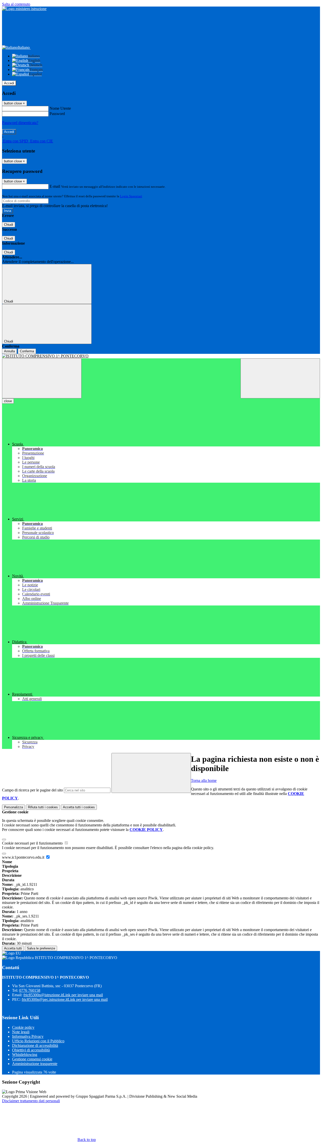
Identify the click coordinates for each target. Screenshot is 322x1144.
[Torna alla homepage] (161, 356)
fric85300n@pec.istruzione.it (65, 999)
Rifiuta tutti (43, 807)
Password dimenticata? (20, 123)
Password (57, 113)
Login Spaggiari (131, 196)
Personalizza (13, 807)
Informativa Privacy (28, 1036)
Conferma (27, 351)
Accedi (9, 83)
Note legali (20, 1032)
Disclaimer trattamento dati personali (31, 1101)
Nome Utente (60, 108)
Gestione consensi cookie (32, 1059)
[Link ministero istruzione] (24, 9)
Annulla (9, 351)
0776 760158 (29, 990)
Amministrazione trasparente (34, 1063)
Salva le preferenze (41, 948)
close (8, 401)
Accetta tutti (79, 807)
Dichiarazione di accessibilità (35, 1045)
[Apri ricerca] (280, 378)
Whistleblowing (24, 1054)
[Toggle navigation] (42, 378)
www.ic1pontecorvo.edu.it (23, 857)
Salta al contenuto (16, 4)
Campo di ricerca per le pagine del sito (32, 790)
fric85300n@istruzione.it (63, 995)
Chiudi (8, 224)
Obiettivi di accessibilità (31, 1050)
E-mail (55, 186)
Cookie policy (23, 1027)
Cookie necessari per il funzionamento (33, 843)
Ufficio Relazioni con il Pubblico (38, 1041)
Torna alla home (204, 780)
